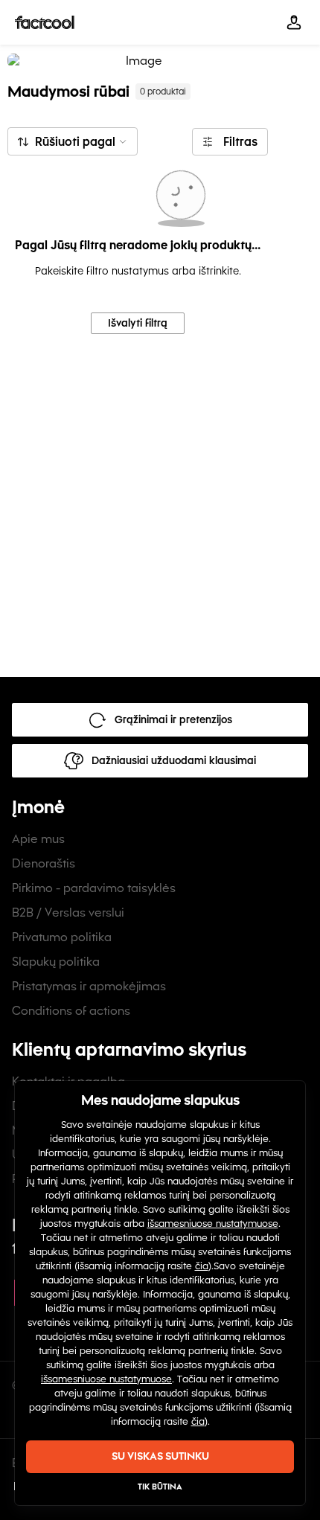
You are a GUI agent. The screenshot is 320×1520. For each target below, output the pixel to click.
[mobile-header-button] (294, 22)
